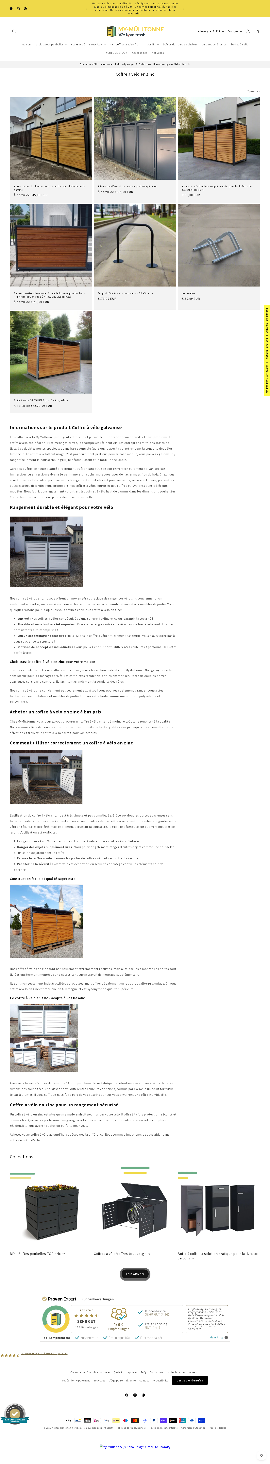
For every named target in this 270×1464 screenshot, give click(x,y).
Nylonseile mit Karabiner (45, 1445)
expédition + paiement (76, 1380)
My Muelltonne (59, 1427)
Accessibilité (160, 1380)
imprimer (131, 1372)
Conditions (156, 1372)
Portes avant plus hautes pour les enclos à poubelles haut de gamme (49, 188)
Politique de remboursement (131, 1427)
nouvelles (99, 1380)
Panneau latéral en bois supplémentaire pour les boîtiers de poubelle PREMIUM (216, 188)
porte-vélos (188, 293)
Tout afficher (135, 1274)
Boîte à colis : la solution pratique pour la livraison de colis (218, 1255)
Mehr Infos (217, 1337)
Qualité (117, 1372)
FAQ (143, 1372)
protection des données (182, 1372)
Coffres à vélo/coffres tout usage (120, 1253)
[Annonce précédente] (86, 8)
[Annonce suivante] (183, 8)
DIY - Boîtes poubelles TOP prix (35, 1253)
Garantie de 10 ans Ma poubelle (90, 1372)
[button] (14, 31)
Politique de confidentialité (164, 1427)
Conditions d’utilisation (193, 1427)
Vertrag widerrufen (190, 1380)
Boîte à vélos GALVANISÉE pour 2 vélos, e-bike (41, 400)
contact (144, 1380)
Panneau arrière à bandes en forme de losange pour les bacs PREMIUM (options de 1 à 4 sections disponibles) (49, 295)
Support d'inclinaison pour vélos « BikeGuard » (125, 293)
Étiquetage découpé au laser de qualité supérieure (127, 186)
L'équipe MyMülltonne (122, 1380)
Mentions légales (218, 1427)
